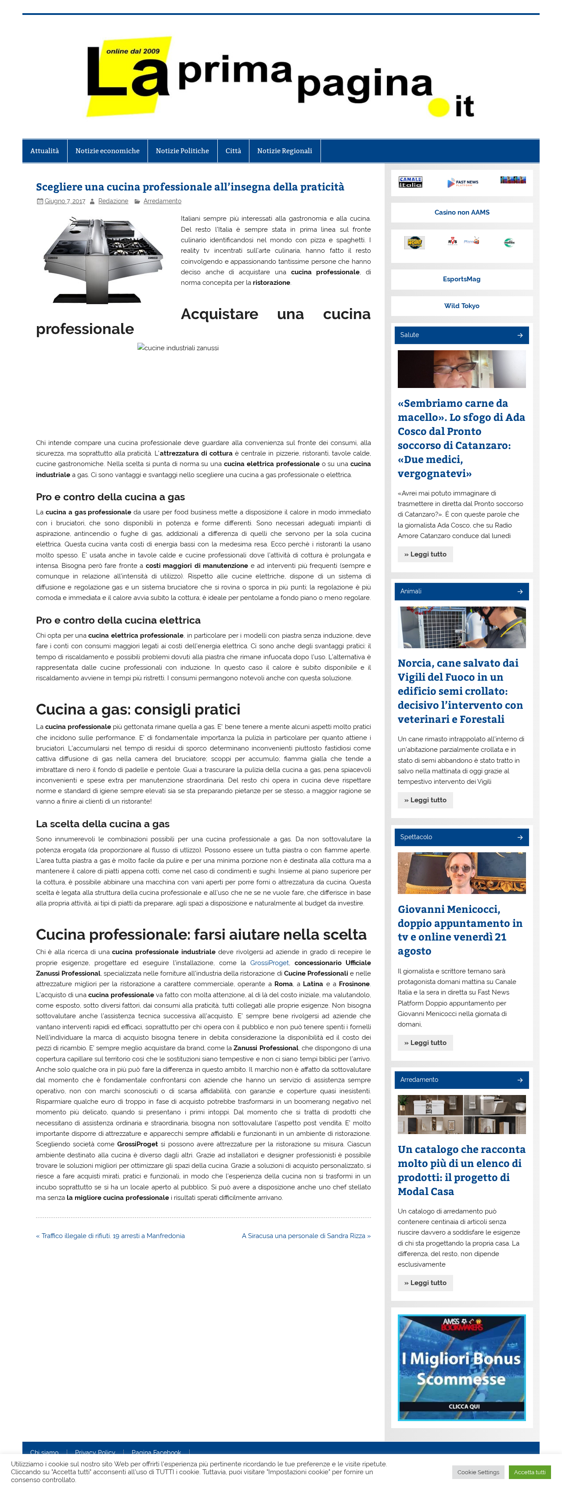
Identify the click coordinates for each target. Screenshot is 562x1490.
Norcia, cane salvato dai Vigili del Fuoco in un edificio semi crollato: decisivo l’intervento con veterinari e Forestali (460, 690)
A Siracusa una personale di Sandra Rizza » (306, 1236)
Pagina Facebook (156, 1453)
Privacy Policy (95, 1453)
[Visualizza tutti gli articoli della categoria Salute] (519, 336)
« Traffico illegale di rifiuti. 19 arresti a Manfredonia (110, 1236)
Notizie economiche (108, 151)
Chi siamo (44, 1453)
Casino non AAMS (462, 212)
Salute (409, 334)
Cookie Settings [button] (478, 1472)
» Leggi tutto (425, 554)
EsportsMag (462, 279)
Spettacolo (416, 836)
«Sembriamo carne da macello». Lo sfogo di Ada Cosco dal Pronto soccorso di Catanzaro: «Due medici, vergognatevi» (462, 438)
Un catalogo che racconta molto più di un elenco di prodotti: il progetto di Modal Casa (462, 1170)
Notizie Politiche (182, 151)
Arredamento (162, 201)
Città (233, 151)
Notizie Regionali (284, 151)
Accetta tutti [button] (530, 1472)
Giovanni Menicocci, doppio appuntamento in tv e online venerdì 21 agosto (460, 930)
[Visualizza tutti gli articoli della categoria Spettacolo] (519, 838)
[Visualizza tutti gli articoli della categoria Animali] (519, 592)
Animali (411, 591)
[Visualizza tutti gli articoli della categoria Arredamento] (519, 1080)
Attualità (44, 151)
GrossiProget (269, 963)
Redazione (113, 201)
